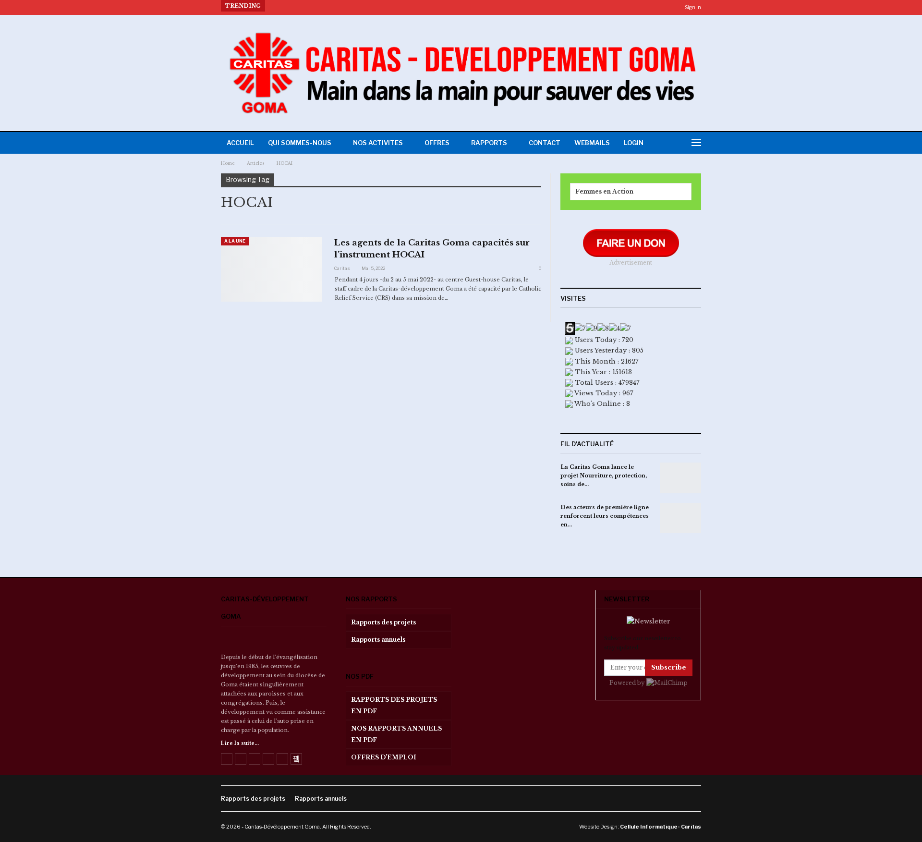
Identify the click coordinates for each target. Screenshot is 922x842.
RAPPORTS (489, 142)
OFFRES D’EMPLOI (383, 757)
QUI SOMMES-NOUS (299, 142)
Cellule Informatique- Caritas (660, 826)
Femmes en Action (604, 191)
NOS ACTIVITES (378, 142)
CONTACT (544, 142)
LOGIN (633, 142)
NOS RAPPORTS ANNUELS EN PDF (396, 734)
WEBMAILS (592, 142)
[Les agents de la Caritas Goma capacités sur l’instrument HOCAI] (271, 269)
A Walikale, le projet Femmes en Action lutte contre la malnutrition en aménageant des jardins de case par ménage (455, 5)
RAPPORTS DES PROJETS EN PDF (394, 705)
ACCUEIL (240, 142)
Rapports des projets (383, 622)
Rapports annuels (378, 639)
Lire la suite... (240, 743)
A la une (234, 241)
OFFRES (437, 142)
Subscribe (668, 667)
